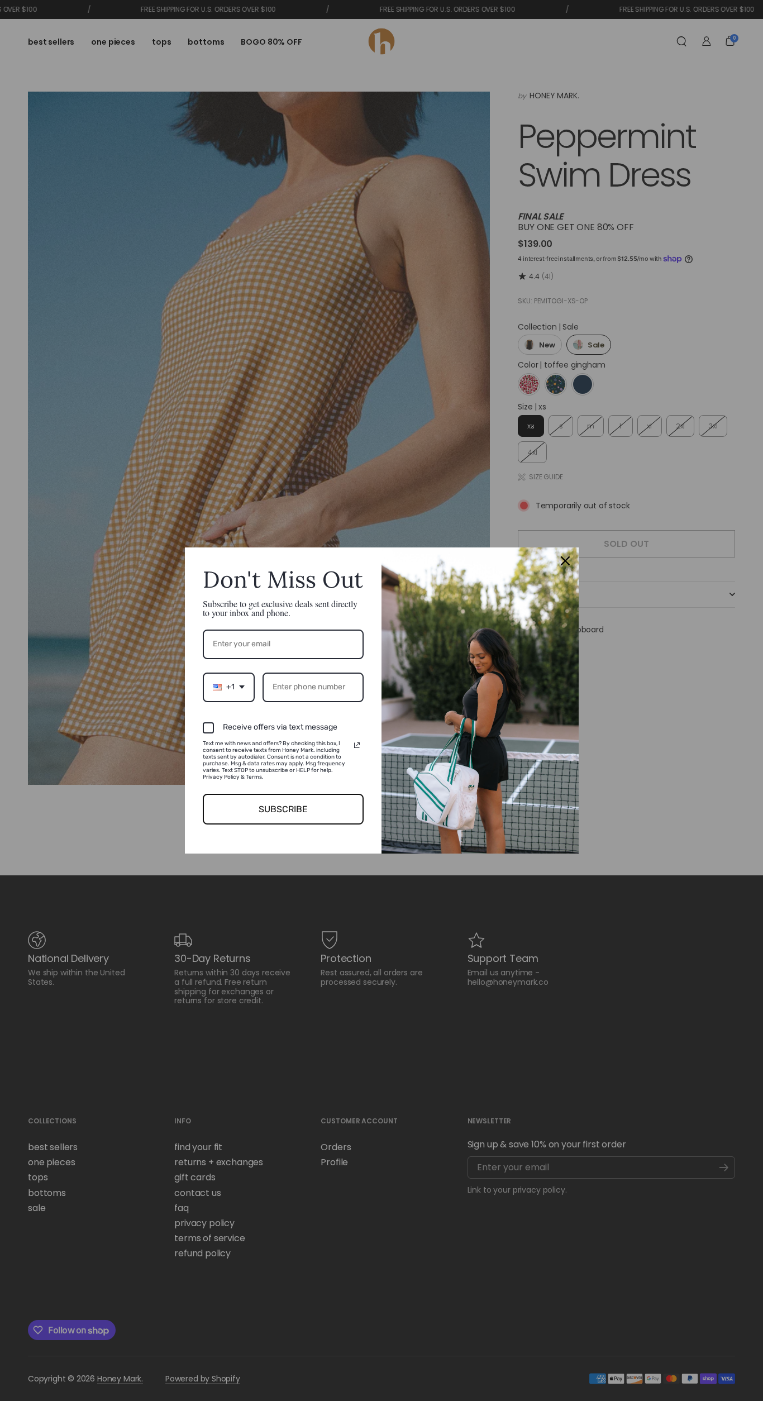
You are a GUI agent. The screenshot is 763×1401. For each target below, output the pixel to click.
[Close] (565, 560)
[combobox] (229, 687)
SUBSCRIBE (283, 809)
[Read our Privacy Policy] (357, 745)
